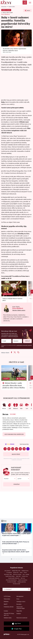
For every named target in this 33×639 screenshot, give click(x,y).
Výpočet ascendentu (22, 580)
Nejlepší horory (25, 570)
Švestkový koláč (16, 583)
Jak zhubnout (8, 570)
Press (17, 599)
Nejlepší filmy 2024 (16, 570)
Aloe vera (23, 578)
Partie (21, 572)
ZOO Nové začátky (17, 574)
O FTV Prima (7, 596)
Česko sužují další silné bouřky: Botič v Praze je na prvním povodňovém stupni (15, 542)
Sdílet (26, 11)
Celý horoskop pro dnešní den (14, 434)
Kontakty (18, 604)
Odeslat (27, 341)
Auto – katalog (26, 574)
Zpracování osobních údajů (20, 607)
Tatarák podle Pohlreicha (13, 578)
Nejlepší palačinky (22, 581)
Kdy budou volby (8, 574)
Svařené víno (25, 576)
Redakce (18, 613)
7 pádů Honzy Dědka (10, 576)
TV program (9, 572)
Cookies (6, 611)
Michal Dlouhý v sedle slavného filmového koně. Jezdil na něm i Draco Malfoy (14, 385)
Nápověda (19, 611)
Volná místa (7, 599)
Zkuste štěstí (16, 454)
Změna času (16, 572)
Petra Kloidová (5, 14)
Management (19, 596)
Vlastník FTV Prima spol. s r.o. (9, 614)
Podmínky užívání (8, 606)
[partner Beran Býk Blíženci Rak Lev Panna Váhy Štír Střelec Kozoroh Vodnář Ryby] (23, 479)
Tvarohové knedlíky (11, 581)
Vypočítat (16, 484)
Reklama (6, 601)
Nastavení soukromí (21, 617)
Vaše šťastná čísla (24, 444)
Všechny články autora (18, 310)
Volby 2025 (18, 576)
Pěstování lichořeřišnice (11, 580)
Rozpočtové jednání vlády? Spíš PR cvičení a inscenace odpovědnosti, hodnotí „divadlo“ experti (15, 550)
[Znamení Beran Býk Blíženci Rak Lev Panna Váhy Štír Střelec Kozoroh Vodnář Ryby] (17, 341)
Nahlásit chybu (8, 617)
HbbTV (5, 604)
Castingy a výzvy (20, 601)
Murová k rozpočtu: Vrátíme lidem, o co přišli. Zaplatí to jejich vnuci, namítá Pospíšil (16, 534)
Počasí (25, 572)
